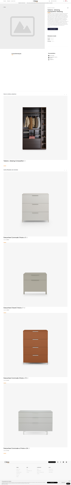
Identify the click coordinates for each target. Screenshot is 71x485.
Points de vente (51, 469)
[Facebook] (60, 462)
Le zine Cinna (18, 473)
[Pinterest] (66, 462)
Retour (5, 7)
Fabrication (17, 470)
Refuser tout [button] (63, 482)
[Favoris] (63, 1)
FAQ (27, 469)
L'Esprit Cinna (18, 469)
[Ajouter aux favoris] (67, 7)
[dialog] (35, 482)
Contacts (28, 472)
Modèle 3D (52, 59)
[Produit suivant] (66, 94)
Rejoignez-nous (39, 470)
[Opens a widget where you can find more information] (68, 484)
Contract (38, 473)
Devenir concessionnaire (40, 472)
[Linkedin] (63, 462)
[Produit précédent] (64, 94)
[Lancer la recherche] (49, 1)
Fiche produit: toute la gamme (53, 57)
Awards (17, 476)
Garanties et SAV (51, 470)
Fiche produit (52, 55)
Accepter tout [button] (52, 482)
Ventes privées (51, 472)
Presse (38, 469)
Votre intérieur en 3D (29, 470)
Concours (17, 475)
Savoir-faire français (18, 472)
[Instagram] (57, 462)
